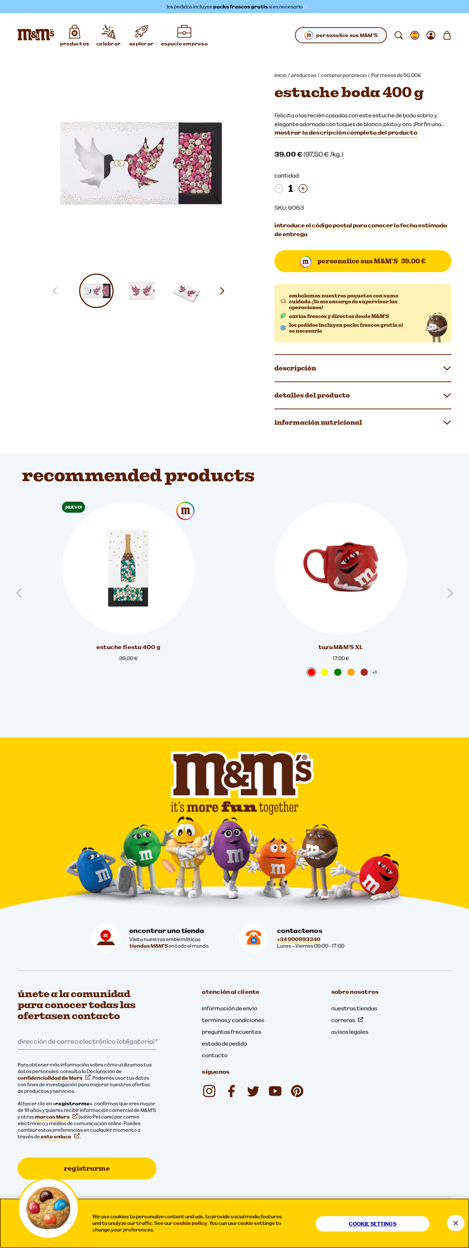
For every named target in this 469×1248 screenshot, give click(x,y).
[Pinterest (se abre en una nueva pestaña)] (297, 1091)
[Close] (456, 1223)
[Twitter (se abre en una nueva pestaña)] (253, 1091)
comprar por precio (343, 75)
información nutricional (318, 422)
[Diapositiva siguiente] (225, 290)
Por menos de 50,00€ (396, 75)
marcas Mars (52, 1117)
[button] (96, 291)
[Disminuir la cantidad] (279, 188)
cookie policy (190, 1223)
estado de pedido (224, 1043)
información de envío (229, 1008)
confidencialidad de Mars (50, 1078)
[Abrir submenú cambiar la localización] (414, 35)
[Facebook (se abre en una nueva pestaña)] (231, 1091)
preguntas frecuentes (231, 1031)
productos (303, 75)
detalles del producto (312, 395)
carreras (343, 1020)
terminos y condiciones (233, 1020)
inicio (280, 75)
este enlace (56, 1136)
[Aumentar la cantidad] (303, 188)
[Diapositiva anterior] (22, 593)
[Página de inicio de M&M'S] (36, 35)
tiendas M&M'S (148, 946)
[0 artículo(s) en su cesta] (447, 35)
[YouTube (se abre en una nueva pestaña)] (275, 1091)
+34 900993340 (298, 939)
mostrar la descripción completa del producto (345, 132)
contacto (215, 1055)
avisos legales (349, 1031)
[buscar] (398, 35)
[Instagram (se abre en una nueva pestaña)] (209, 1091)
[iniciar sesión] (431, 35)
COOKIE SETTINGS (372, 1224)
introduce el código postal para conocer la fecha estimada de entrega (360, 229)
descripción (295, 368)
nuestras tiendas (354, 1008)
